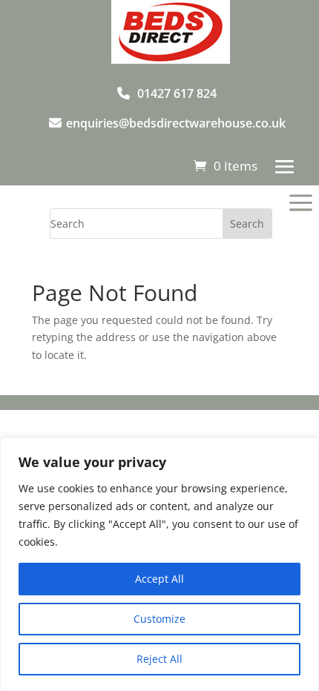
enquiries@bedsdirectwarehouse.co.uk (176, 123)
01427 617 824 (177, 93)
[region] (159, 564)
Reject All (159, 659)
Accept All (159, 579)
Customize (159, 619)
